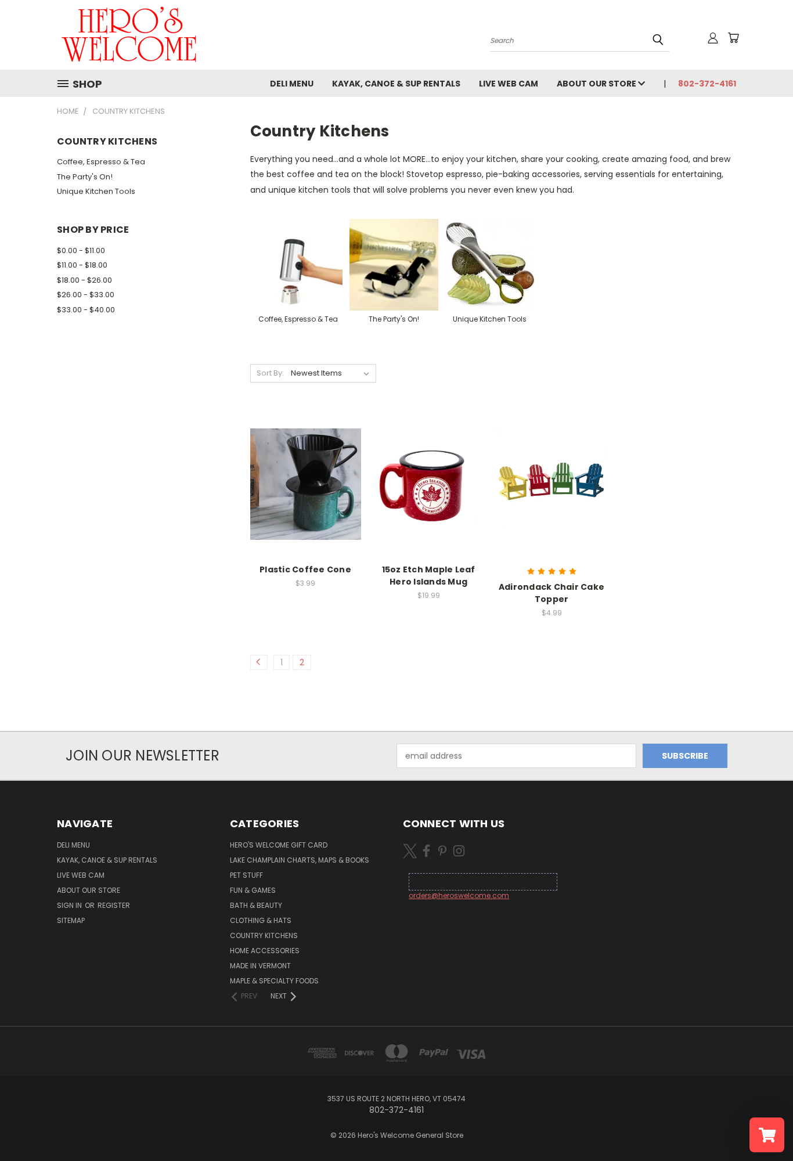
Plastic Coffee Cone (305, 569)
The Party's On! (85, 176)
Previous (762, 1124)
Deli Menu (291, 83)
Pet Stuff (246, 875)
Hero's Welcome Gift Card (278, 845)
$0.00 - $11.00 (81, 250)
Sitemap (71, 920)
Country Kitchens (264, 935)
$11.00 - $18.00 (82, 265)
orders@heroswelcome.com (459, 895)
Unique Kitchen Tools (96, 191)
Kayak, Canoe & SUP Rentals (396, 83)
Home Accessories (265, 951)
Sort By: (270, 372)
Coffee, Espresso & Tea (101, 161)
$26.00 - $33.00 (85, 294)
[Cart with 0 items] (733, 38)
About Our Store (597, 83)
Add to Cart (306, 483)
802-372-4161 (707, 83)
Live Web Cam (508, 83)
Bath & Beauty (256, 905)
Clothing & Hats (260, 920)
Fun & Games (253, 890)
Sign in (70, 905)
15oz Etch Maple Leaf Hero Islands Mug (428, 575)
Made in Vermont (260, 966)
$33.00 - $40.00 (86, 309)
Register (114, 905)
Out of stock (551, 483)
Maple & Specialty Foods (274, 981)
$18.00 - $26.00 (84, 280)
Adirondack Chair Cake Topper (551, 593)
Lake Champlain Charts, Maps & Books (299, 860)
